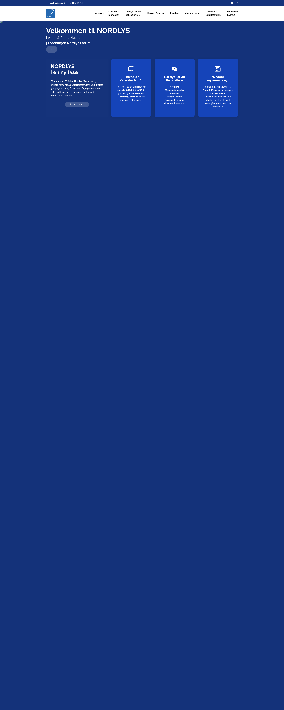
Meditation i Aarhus (232, 13)
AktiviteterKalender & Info (131, 78)
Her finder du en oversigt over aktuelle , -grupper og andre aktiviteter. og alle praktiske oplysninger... (131, 93)
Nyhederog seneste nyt (218, 78)
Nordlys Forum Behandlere (174, 78)
